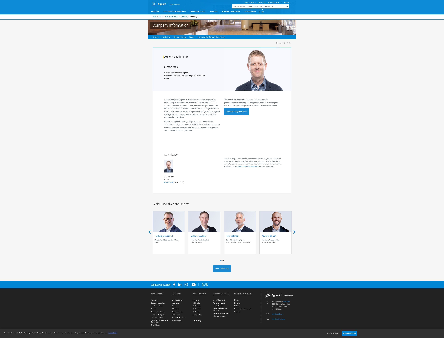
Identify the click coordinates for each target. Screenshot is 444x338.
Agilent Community (219, 300)
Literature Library (177, 300)
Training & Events (197, 11)
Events (174, 306)
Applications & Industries (174, 11)
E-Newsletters (176, 315)
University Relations (157, 318)
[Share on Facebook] (287, 43)
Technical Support (219, 303)
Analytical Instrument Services (220, 309)
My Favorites (197, 309)
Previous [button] (150, 231)
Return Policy (197, 321)
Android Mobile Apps (178, 318)
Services (213, 11)
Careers (153, 309)
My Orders (196, 312)
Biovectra (237, 303)
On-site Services (218, 306)
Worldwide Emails (277, 314)
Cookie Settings (332, 333)
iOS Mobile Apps (177, 321)
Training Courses (177, 312)
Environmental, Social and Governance (211, 37)
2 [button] (222, 260)
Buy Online (196, 300)
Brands (191, 37)
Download (168, 182)
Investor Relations (156, 306)
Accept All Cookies (349, 333)
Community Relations (158, 312)
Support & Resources (231, 11)
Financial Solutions (219, 316)
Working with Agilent (157, 315)
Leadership (184, 17)
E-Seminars (175, 309)
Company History (180, 37)
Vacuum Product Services (221, 313)
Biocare (236, 300)
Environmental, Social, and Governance (159, 321)
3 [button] (224, 260)
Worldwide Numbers (278, 319)
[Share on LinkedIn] (284, 43)
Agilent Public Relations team (248, 166)
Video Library (176, 303)
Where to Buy (197, 315)
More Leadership (222, 269)
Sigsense (237, 312)
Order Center (250, 11)
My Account (196, 306)
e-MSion (236, 306)
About (160, 17)
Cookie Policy (112, 333)
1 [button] (220, 260)
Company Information (171, 17)
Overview (156, 37)
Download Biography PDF (236, 111)
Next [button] (294, 233)
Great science (155, 325)
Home (154, 17)
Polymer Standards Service (242, 309)
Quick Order (196, 303)
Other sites (286, 301)
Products (155, 11)
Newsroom (154, 300)
